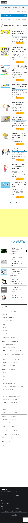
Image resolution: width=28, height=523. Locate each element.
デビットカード (7, 445)
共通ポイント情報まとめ (8, 380)
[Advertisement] (14, 223)
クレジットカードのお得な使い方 (10, 341)
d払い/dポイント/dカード (9, 383)
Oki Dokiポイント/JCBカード (10, 406)
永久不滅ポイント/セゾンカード (10, 412)
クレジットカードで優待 (9, 365)
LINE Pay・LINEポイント (9, 317)
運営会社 (3, 508)
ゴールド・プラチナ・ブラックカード (12, 423)
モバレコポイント (19, 7)
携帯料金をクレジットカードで (10, 362)
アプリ (3, 497)
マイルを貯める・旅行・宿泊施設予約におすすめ (14, 354)
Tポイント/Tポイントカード (9, 393)
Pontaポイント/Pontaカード (9, 389)
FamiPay (5, 330)
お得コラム (8, 7)
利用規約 (17, 501)
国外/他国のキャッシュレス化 (10, 337)
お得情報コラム (18, 495)
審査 (4, 376)
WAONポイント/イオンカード (10, 402)
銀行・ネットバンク (7, 441)
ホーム (3, 495)
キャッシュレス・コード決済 (9, 311)
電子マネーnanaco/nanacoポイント (11, 396)
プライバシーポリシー (6, 503)
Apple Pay (5, 333)
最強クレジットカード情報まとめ (10, 416)
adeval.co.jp (14, 514)
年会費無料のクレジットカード (10, 419)
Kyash (4, 327)
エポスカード (6, 409)
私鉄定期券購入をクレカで (9, 347)
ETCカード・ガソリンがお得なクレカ (12, 350)
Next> (17, 202)
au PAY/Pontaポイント (8, 320)
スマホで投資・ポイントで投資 (9, 430)
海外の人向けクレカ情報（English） (10, 434)
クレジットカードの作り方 (8, 369)
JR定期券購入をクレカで (9, 344)
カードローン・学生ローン (8, 449)
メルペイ (5, 324)
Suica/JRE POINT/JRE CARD (10, 399)
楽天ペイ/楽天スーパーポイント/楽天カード (13, 386)
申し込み (5, 372)
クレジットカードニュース (9, 426)
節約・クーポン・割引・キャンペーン (11, 438)
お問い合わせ (4, 501)
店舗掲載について (18, 508)
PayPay (5, 314)
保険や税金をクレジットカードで (11, 359)
